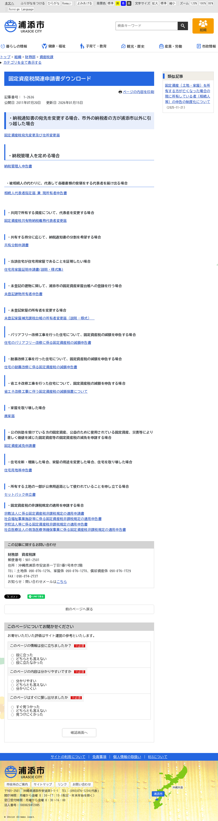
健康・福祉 (57, 46)
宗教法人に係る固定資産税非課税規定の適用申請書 (44, 513)
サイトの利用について (68, 757)
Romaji (67, 3)
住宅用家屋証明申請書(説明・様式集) (33, 269)
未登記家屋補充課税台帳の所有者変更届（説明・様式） (49, 318)
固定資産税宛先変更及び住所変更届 (32, 135)
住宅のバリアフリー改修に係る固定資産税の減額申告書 (47, 342)
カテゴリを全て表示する (22, 62)
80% (210, 3)
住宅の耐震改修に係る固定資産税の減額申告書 (40, 367)
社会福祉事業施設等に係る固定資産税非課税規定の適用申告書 (53, 518)
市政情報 (209, 46)
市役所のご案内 (17, 784)
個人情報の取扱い (127, 757)
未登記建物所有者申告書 (23, 294)
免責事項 (99, 757)
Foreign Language (21, 9)
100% (202, 3)
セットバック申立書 (20, 494)
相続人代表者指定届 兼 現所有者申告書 (35, 193)
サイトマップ (43, 784)
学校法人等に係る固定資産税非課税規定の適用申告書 (46, 524)
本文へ (9, 3)
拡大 (155, 3)
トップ (5, 57)
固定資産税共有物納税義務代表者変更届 (35, 220)
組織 (17, 57)
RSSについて (157, 757)
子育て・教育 (96, 46)
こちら (62, 581)
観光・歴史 (135, 46)
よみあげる (84, 3)
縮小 (172, 3)
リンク (62, 784)
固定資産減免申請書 (20, 445)
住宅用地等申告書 (18, 470)
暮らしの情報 (16, 46)
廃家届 (9, 416)
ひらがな (54, 3)
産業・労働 (173, 46)
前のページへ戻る (79, 609)
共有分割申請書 (16, 245)
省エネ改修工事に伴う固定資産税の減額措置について (46, 391)
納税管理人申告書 (18, 166)
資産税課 (46, 57)
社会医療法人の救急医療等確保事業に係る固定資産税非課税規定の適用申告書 (65, 529)
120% (194, 3)
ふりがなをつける (33, 3)
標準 (111, 3)
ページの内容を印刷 (138, 92)
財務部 (30, 57)
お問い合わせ (82, 784)
